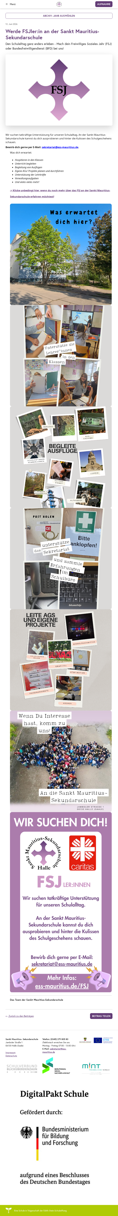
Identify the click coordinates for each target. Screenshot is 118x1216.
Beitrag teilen (101, 1016)
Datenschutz (11, 1055)
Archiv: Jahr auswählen (59, 15)
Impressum (11, 1052)
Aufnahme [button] (103, 4)
